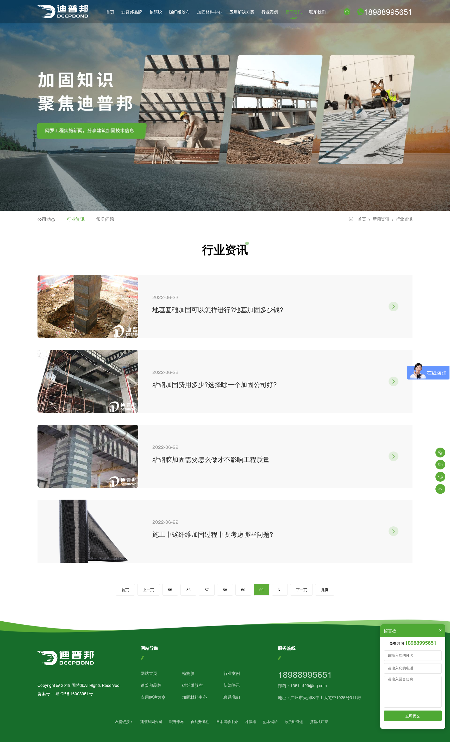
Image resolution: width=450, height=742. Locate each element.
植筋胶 (155, 12)
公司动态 (46, 219)
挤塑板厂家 (319, 721)
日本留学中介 (227, 721)
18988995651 (388, 11)
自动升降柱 (200, 721)
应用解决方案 (241, 12)
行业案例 (269, 12)
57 (207, 589)
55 (170, 589)
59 (243, 589)
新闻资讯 (293, 12)
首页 (110, 12)
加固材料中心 (209, 12)
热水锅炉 (270, 721)
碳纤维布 (176, 721)
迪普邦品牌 (131, 12)
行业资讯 (404, 219)
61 (280, 589)
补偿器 (250, 721)
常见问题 (105, 219)
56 (188, 589)
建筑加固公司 (151, 721)
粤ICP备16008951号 (74, 693)
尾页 (324, 589)
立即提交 (412, 715)
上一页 (148, 589)
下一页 (301, 589)
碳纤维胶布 (179, 12)
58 (225, 589)
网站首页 (149, 673)
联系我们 (317, 12)
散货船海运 (294, 721)
